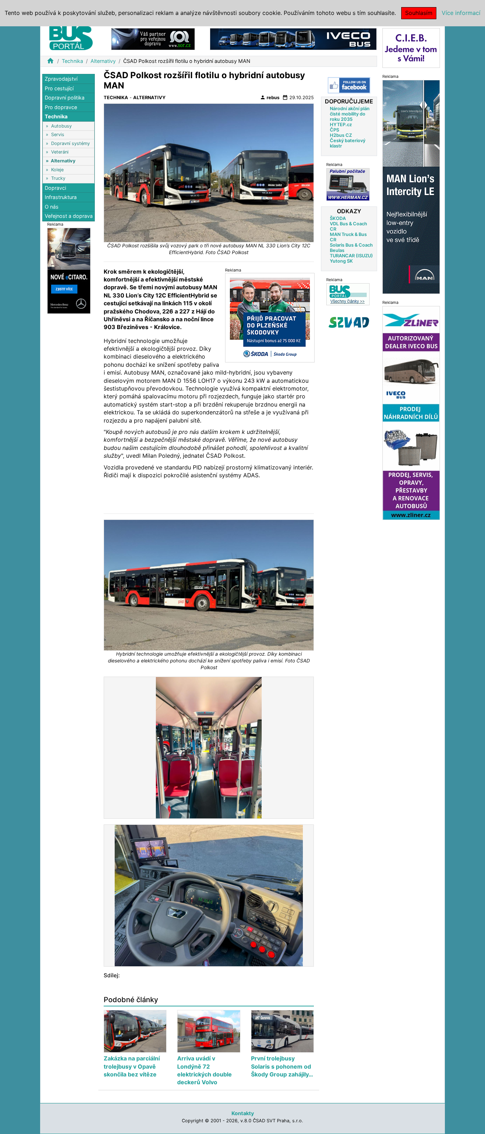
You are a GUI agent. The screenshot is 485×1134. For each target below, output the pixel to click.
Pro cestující (59, 88)
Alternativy (103, 61)
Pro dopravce (61, 107)
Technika (72, 61)
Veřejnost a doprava (69, 216)
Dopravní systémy (70, 143)
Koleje (57, 169)
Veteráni (60, 152)
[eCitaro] (69, 270)
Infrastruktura (61, 197)
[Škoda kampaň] (270, 317)
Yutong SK (341, 261)
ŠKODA (338, 218)
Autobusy (61, 126)
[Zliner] (411, 412)
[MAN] (411, 186)
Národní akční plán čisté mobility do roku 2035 (350, 114)
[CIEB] (411, 47)
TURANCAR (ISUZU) (351, 255)
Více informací (461, 12)
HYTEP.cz (341, 124)
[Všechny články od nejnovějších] (348, 294)
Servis (57, 134)
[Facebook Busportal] (349, 85)
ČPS (334, 130)
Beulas (337, 250)
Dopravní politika (65, 98)
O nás (52, 207)
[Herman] (348, 184)
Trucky (58, 178)
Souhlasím (418, 12)
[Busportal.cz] (71, 37)
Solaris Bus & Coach (351, 245)
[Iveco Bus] (293, 38)
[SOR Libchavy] (153, 38)
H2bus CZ (341, 135)
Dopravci (55, 188)
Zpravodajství (61, 79)
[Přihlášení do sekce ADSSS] (349, 322)
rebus (269, 97)
